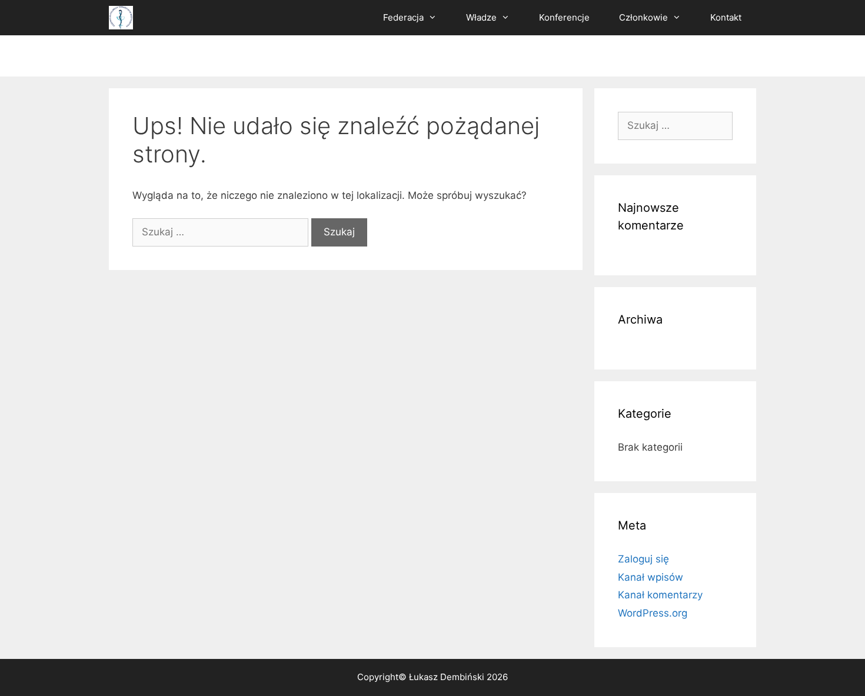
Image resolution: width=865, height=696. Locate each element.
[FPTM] (121, 17)
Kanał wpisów (650, 577)
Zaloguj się (643, 559)
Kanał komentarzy (660, 595)
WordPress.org (652, 613)
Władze (481, 17)
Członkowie (643, 17)
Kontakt (725, 17)
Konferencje (564, 17)
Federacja (403, 17)
